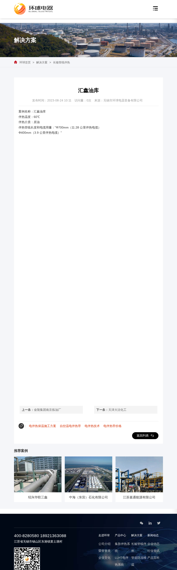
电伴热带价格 (112, 426)
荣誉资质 (104, 550)
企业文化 (104, 557)
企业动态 (153, 544)
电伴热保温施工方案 (42, 426)
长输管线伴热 (61, 62)
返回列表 (143, 435)
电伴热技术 (92, 426)
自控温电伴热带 (70, 426)
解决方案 (41, 62)
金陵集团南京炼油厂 (47, 409)
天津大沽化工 (117, 409)
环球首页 (25, 62)
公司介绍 (104, 544)
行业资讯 (153, 550)
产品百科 (153, 557)
